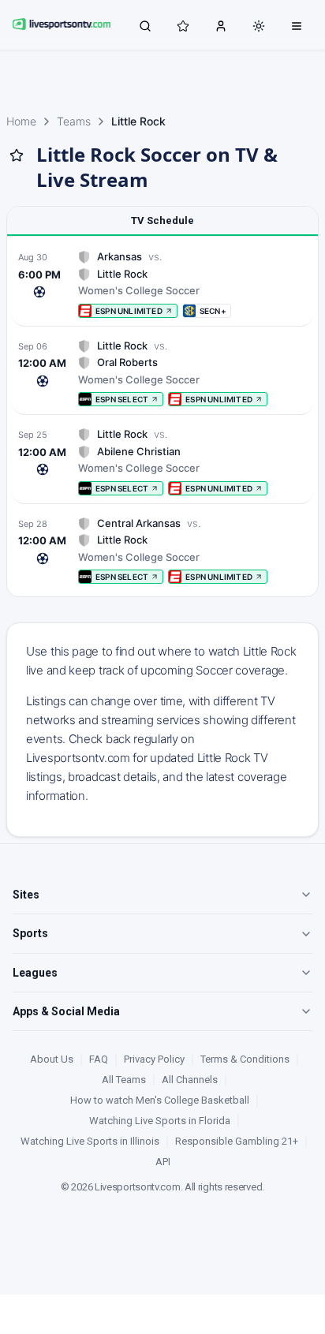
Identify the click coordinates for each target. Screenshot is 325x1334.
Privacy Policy (154, 1059)
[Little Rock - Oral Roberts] (162, 373)
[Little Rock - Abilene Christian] (162, 461)
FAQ (98, 1059)
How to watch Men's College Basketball (159, 1100)
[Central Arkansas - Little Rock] (162, 550)
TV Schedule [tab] (162, 220)
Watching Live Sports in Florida (159, 1121)
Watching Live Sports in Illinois (90, 1141)
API (162, 1162)
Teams (74, 121)
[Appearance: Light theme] (258, 26)
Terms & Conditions (245, 1059)
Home (21, 121)
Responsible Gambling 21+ (236, 1141)
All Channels (190, 1080)
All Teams (124, 1080)
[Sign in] (221, 25)
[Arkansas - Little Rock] (162, 283)
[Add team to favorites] (16, 155)
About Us (51, 1059)
